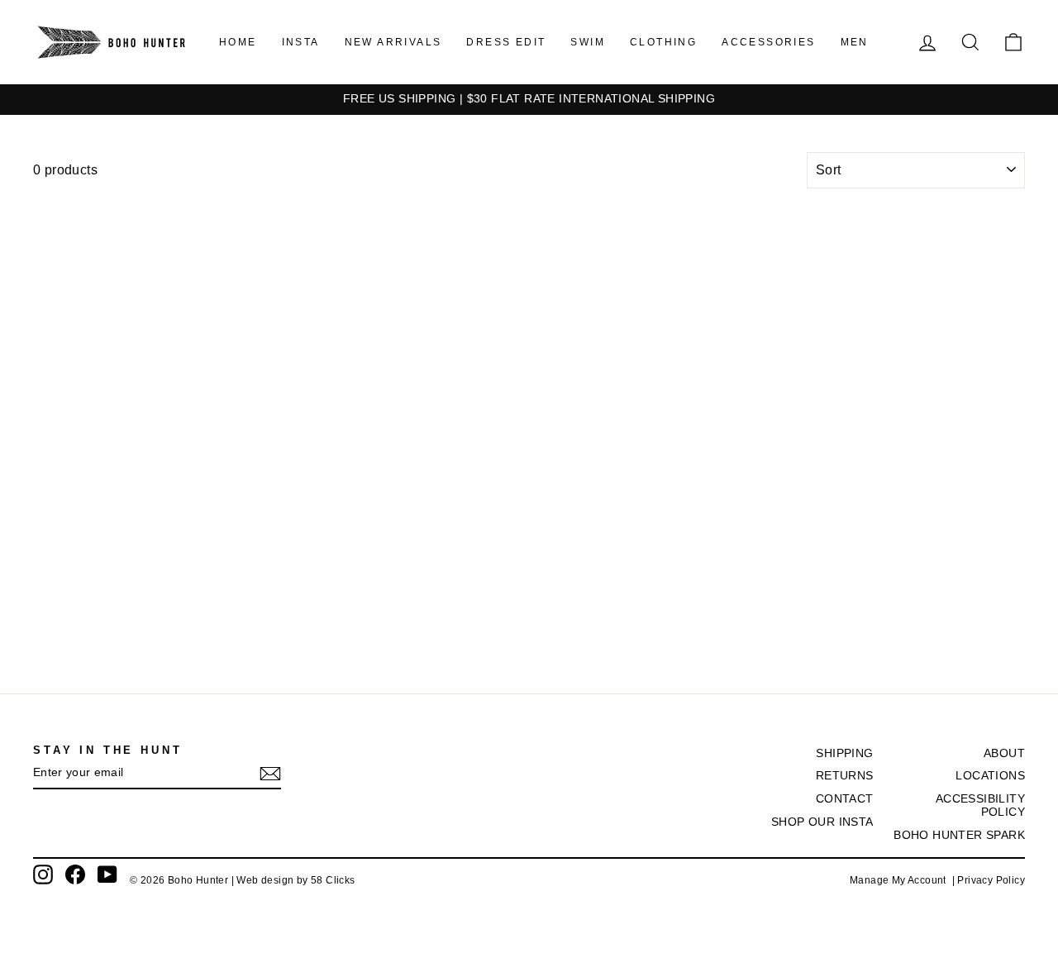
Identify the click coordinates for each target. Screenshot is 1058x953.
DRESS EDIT (506, 42)
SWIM (587, 42)
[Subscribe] (270, 774)
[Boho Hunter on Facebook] (75, 874)
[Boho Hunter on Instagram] (43, 874)
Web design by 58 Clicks (295, 880)
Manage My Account (901, 880)
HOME (238, 42)
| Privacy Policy (988, 880)
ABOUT (1004, 753)
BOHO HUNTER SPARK (959, 835)
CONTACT (845, 799)
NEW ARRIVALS (393, 42)
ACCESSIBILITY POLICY (980, 805)
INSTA (301, 42)
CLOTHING (663, 42)
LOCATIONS (990, 776)
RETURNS (845, 776)
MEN (855, 42)
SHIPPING (844, 753)
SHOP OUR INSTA (822, 822)
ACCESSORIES (768, 42)
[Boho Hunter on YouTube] (107, 874)
